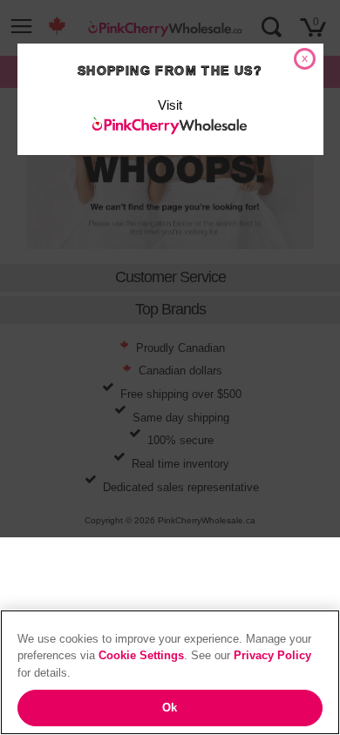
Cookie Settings (141, 655)
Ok (169, 707)
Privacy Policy (272, 655)
